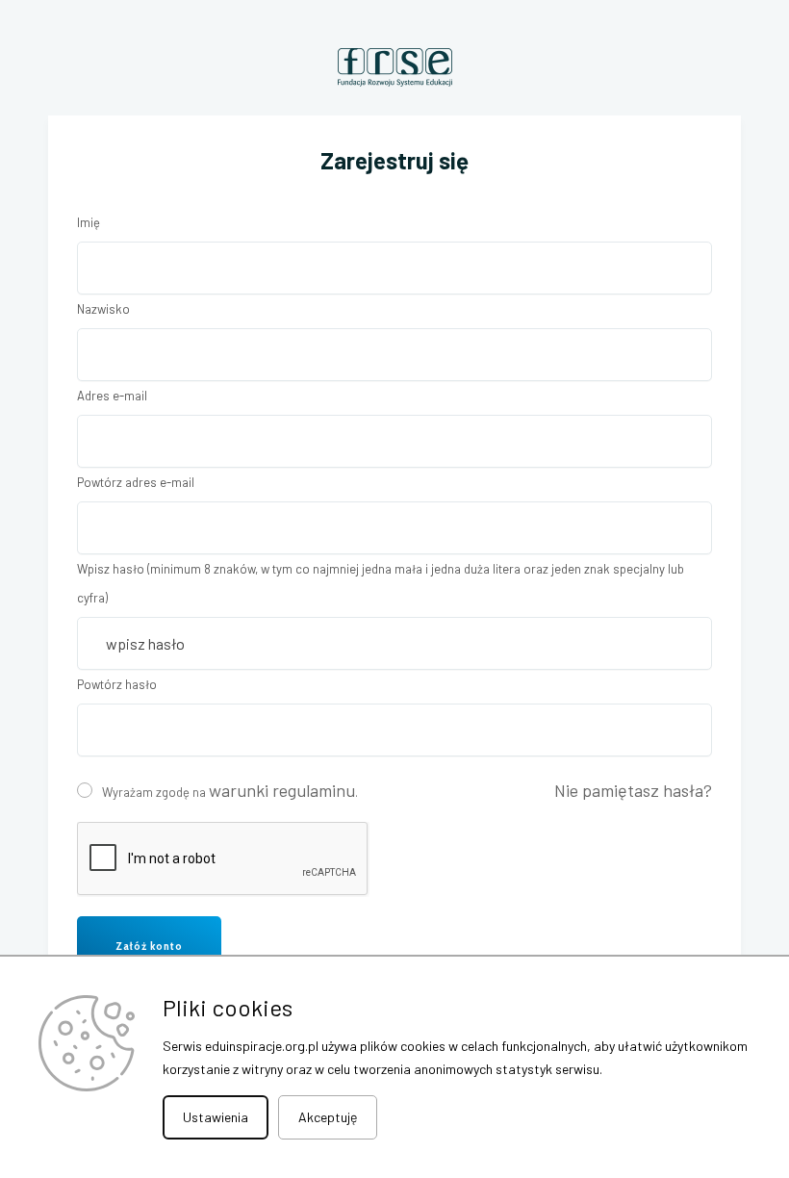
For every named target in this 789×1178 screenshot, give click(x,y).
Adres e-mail (112, 395)
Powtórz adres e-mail (135, 482)
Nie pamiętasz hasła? (633, 790)
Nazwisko (103, 309)
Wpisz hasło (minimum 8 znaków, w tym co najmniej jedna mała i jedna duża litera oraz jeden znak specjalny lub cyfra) (380, 583)
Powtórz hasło (117, 684)
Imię (88, 222)
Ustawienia (215, 1117)
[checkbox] (84, 790)
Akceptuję (327, 1117)
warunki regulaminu (282, 790)
